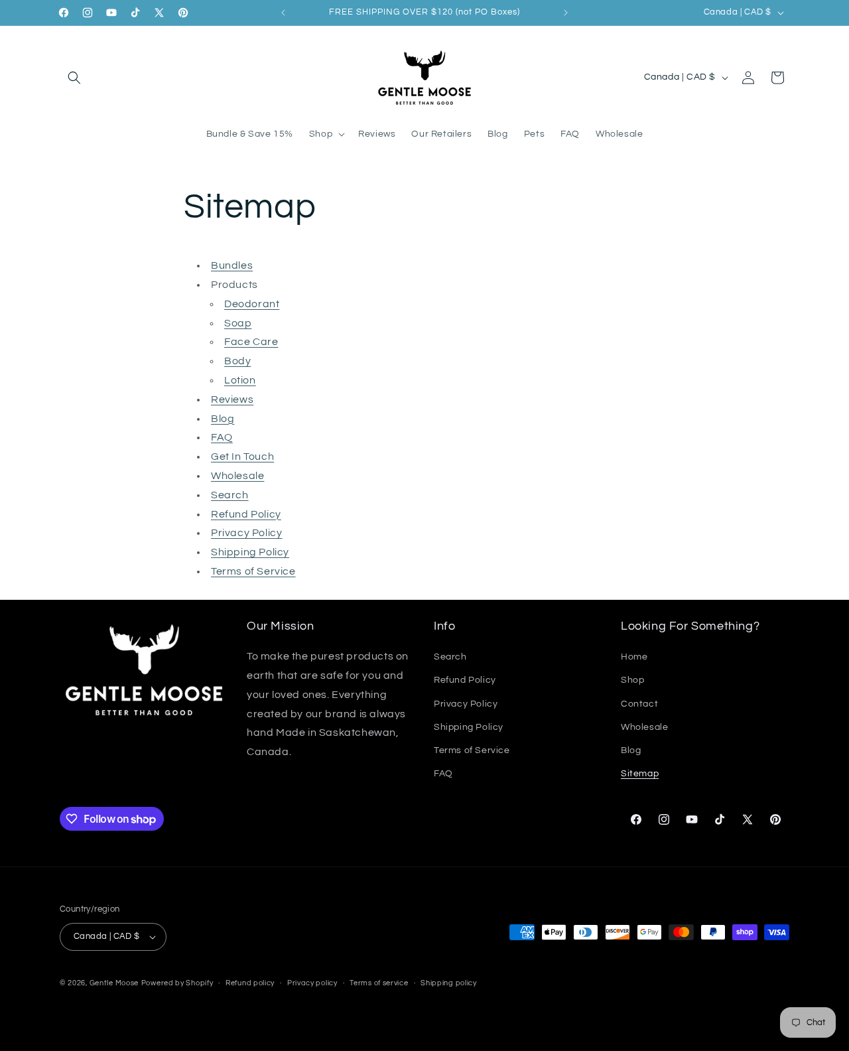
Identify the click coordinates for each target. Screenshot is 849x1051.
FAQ (222, 437)
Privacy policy (312, 983)
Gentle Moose (114, 983)
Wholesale (237, 475)
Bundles (232, 265)
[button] (74, 77)
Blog (222, 418)
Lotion (240, 380)
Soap (237, 323)
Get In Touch (242, 456)
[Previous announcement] (283, 12)
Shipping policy (449, 983)
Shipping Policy (250, 552)
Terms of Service (253, 571)
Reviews (232, 399)
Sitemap (640, 773)
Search (230, 495)
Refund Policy (246, 514)
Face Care (251, 341)
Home (634, 657)
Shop (632, 680)
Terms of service (379, 983)
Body (237, 361)
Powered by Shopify (177, 983)
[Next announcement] (565, 12)
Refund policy (250, 983)
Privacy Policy (246, 532)
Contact (639, 704)
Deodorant (251, 304)
